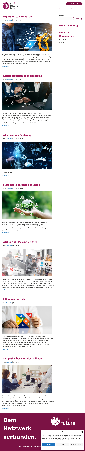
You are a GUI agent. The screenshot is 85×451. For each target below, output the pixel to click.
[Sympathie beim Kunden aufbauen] (27, 379)
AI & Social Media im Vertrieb (20, 241)
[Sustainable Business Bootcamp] (27, 205)
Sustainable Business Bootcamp (21, 184)
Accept (49, 444)
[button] (82, 432)
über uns (80, 8)
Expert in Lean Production (18, 16)
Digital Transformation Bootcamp (22, 75)
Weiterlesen (5, 66)
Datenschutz (60, 448)
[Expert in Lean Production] (27, 37)
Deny (62, 444)
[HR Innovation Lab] (27, 320)
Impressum (66, 448)
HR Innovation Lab (14, 299)
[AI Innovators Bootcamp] (27, 155)
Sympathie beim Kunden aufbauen (23, 358)
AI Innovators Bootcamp (17, 135)
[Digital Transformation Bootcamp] (27, 96)
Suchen (62, 15)
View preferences (76, 444)
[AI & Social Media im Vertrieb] (27, 262)
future (58, 8)
